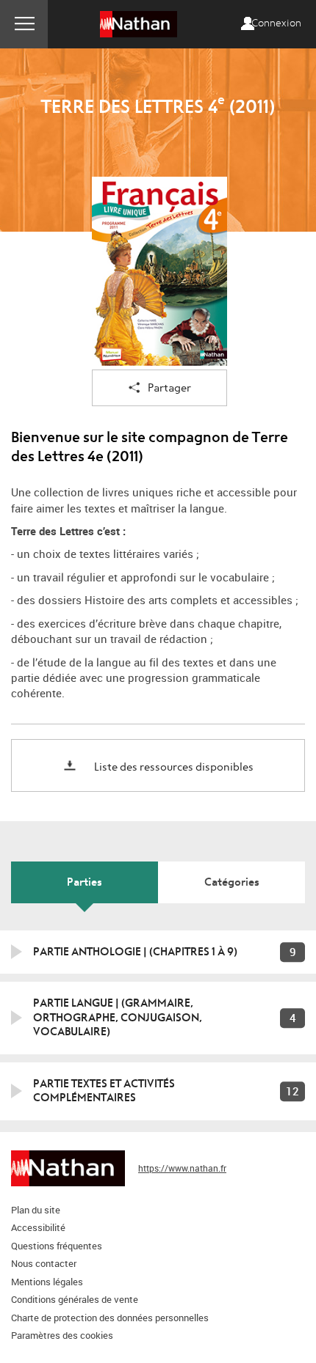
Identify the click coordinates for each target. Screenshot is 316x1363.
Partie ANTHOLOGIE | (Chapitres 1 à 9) (135, 951)
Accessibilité (38, 1227)
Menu (24, 24)
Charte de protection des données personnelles (110, 1317)
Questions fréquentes (56, 1245)
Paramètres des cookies (62, 1335)
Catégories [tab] (231, 882)
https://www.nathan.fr (182, 1168)
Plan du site (35, 1209)
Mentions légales (47, 1281)
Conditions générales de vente (74, 1299)
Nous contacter (43, 1263)
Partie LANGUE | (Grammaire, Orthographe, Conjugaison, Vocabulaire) (117, 1017)
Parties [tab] (84, 882)
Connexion (276, 23)
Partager (169, 388)
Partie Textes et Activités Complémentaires (104, 1091)
